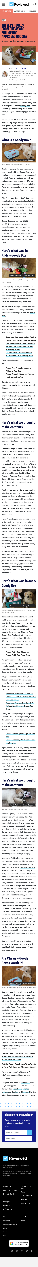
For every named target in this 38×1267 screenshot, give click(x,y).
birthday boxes (27, 187)
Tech (5, 1198)
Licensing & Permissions (10, 1224)
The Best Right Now (26, 1187)
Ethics (5, 1228)
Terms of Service (25, 1213)
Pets (3, 20)
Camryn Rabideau (22, 69)
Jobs (4, 1217)
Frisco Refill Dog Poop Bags (18, 655)
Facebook (17, 1088)
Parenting (6, 1205)
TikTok (15, 1091)
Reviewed (25, 1082)
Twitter (26, 1088)
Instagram (6, 1091)
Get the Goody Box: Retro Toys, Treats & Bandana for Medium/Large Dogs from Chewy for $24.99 (18, 1056)
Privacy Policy (25, 1217)
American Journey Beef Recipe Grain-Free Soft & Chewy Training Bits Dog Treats (21, 696)
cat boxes (16, 224)
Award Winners (19, 11)
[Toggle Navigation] (3, 4)
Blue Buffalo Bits (28, 867)
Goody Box (25, 105)
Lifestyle (6, 1201)
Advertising (6, 1220)
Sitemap (23, 1220)
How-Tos (24, 1199)
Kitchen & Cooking (10, 1190)
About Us (6, 1213)
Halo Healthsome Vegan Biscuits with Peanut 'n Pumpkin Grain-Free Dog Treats (20, 346)
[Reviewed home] (19, 4)
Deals (23, 1192)
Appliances (7, 1186)
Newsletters (6, 11)
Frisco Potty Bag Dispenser (18, 652)
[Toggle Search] (34, 4)
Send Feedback (7, 1232)
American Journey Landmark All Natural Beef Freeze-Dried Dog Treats (20, 705)
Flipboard (25, 1091)
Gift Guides (7, 1209)
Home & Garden (9, 1194)
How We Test (25, 1203)
